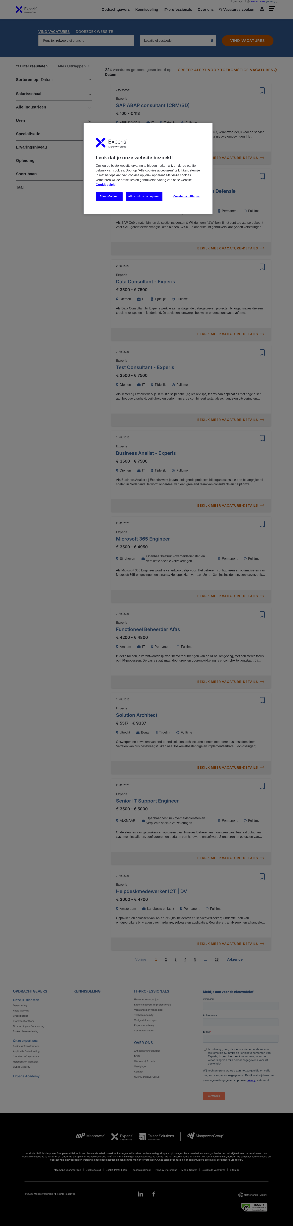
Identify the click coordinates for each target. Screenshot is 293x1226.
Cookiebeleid (106, 184)
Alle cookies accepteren (144, 196)
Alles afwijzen (108, 196)
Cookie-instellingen (186, 196)
